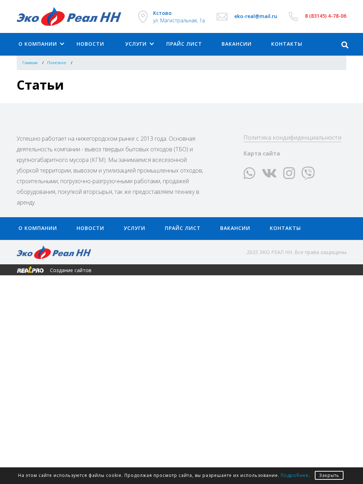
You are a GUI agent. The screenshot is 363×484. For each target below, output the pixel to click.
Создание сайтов (70, 269)
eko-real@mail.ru (255, 16)
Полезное (56, 62)
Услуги (136, 43)
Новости (90, 43)
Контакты (285, 228)
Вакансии (237, 43)
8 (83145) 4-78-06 (325, 15)
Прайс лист (184, 43)
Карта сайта (262, 153)
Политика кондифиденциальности (292, 137)
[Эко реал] (72, 16)
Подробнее (294, 475)
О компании (37, 43)
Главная (30, 62)
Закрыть (329, 475)
